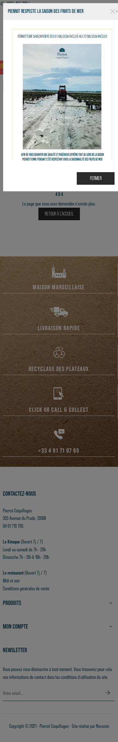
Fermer (96, 178)
